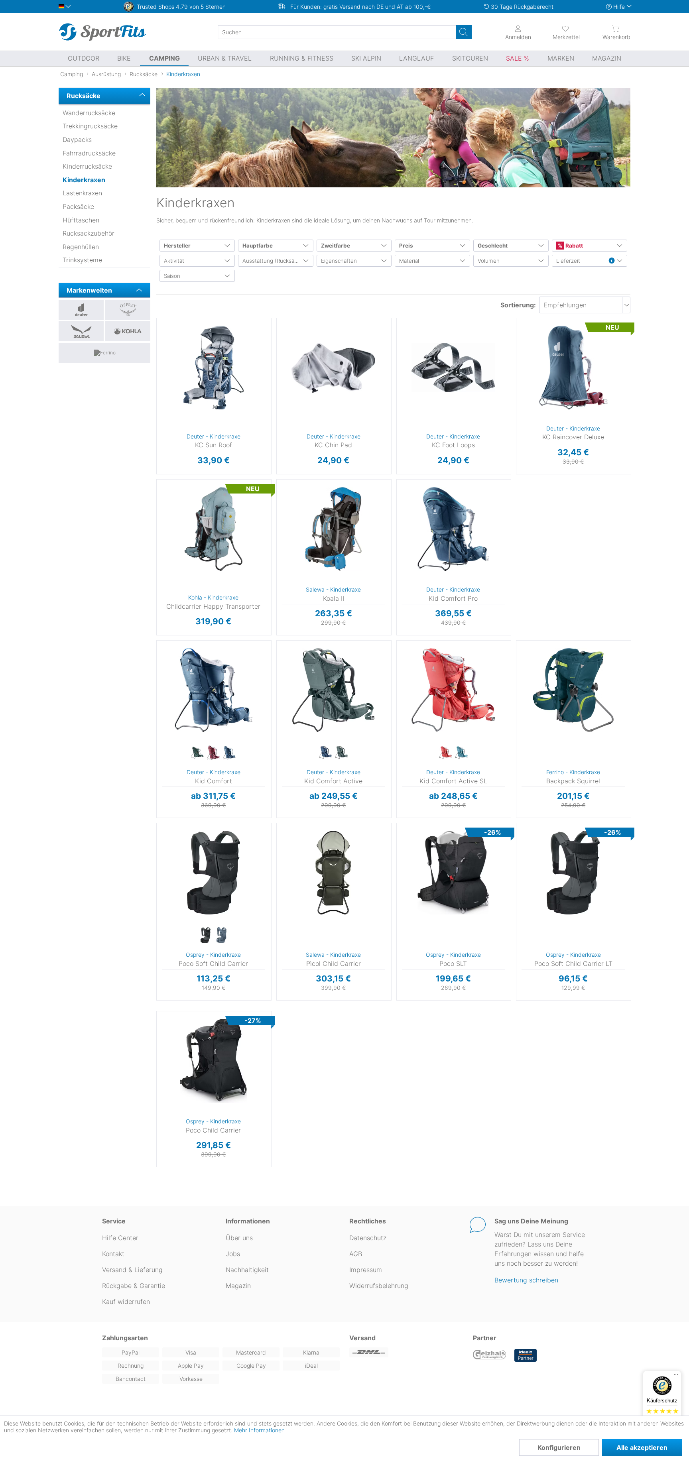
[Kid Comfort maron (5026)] (213, 753)
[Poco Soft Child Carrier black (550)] (205, 936)
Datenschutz (367, 1238)
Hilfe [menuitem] (619, 6)
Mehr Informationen (259, 1430)
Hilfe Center (120, 1238)
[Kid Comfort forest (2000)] (197, 753)
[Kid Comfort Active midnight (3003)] (325, 753)
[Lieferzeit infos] (611, 261)
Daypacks (77, 140)
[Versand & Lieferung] (406, 1352)
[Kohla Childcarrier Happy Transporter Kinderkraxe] (213, 529)
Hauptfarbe (257, 245)
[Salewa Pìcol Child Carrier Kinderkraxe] (333, 872)
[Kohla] (127, 331)
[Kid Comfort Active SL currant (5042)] (445, 753)
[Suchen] (464, 32)
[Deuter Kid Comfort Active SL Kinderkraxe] (453, 690)
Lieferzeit (568, 261)
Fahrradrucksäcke (89, 153)
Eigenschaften (339, 261)
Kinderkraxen (84, 180)
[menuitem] (559, 32)
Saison (172, 276)
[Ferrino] (104, 353)
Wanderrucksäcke (89, 113)
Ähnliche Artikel (213, 474)
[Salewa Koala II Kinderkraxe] (333, 529)
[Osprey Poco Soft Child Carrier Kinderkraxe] (213, 872)
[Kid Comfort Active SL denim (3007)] (461, 753)
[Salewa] (81, 331)
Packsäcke (78, 206)
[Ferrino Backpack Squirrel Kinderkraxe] (573, 690)
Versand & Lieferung (132, 1270)
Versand (362, 1338)
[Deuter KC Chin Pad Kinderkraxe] (333, 367)
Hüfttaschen (81, 220)
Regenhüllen (81, 247)
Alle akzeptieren (641, 1447)
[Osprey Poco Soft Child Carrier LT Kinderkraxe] (573, 872)
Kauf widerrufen (126, 1302)
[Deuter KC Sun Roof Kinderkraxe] (213, 367)
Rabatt (573, 245)
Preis (406, 245)
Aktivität (174, 261)
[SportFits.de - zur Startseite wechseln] (102, 31)
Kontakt (113, 1254)
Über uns (239, 1238)
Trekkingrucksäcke (90, 126)
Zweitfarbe (335, 245)
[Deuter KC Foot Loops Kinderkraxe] (453, 367)
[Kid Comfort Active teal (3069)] (341, 753)
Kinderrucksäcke (87, 166)
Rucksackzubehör (88, 233)
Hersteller (177, 245)
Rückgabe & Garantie (133, 1286)
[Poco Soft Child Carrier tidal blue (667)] (221, 936)
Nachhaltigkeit (247, 1270)
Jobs (233, 1254)
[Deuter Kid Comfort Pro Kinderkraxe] (453, 529)
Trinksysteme (82, 260)
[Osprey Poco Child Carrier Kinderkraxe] (213, 1061)
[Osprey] (127, 310)
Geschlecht (493, 245)
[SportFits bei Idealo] (525, 1355)
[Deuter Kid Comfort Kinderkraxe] (213, 690)
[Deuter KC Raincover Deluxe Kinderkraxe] (573, 367)
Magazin (238, 1286)
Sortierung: (518, 305)
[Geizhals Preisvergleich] (489, 1355)
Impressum (365, 1270)
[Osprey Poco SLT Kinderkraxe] (453, 872)
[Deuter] (81, 310)
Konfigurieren (559, 1447)
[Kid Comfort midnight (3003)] (229, 753)
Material (409, 261)
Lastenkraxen (82, 193)
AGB (355, 1254)
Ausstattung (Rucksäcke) (273, 261)
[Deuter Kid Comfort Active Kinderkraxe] (333, 690)
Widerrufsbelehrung (378, 1286)
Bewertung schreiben (526, 1280)
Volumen (489, 261)
